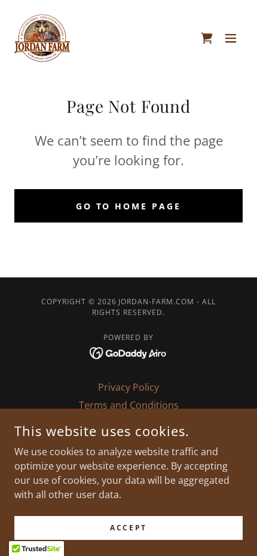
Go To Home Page (129, 206)
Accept (128, 528)
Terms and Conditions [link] (129, 405)
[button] (231, 38)
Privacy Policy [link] (128, 387)
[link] (42, 38)
